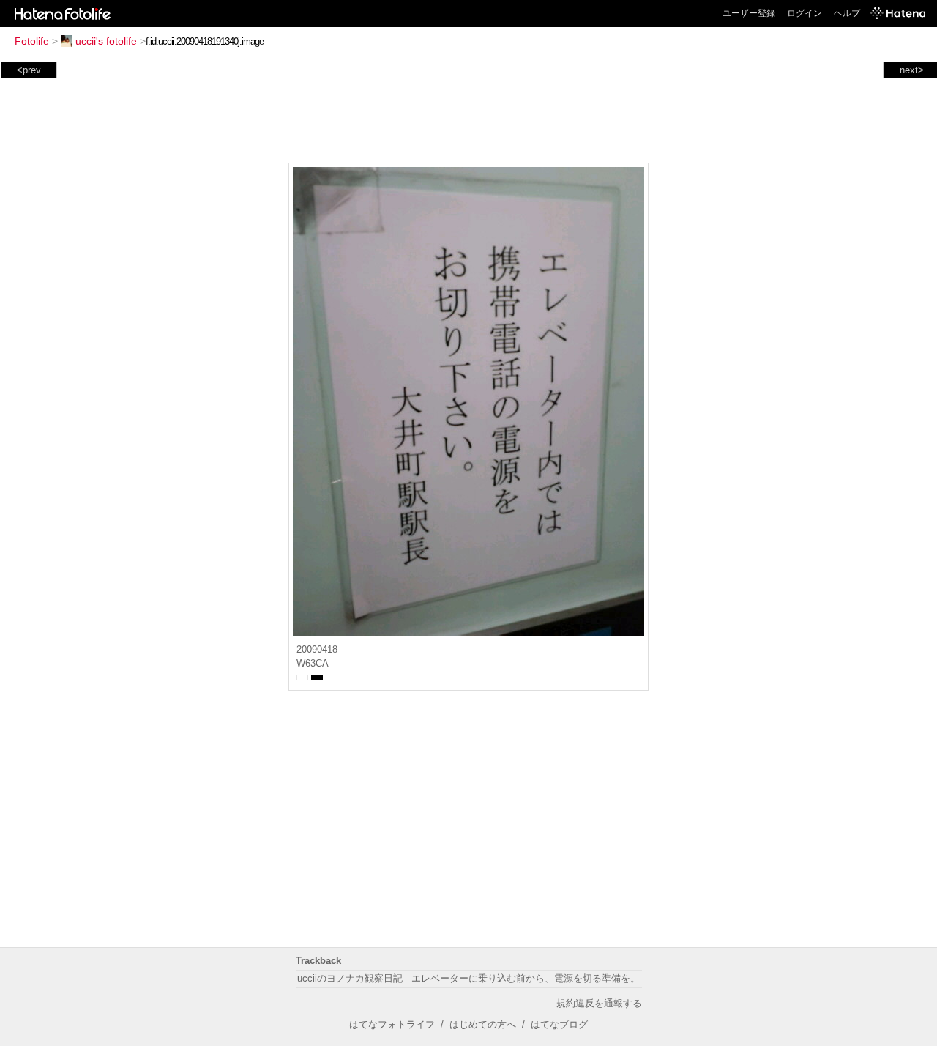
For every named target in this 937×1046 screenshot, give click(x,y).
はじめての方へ (482, 1024)
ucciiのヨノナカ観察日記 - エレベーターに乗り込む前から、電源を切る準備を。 (468, 978)
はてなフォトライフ (392, 1024)
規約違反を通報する (599, 1003)
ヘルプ (847, 13)
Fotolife (32, 41)
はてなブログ (559, 1024)
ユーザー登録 (749, 13)
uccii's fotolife (106, 41)
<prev (29, 69)
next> (912, 69)
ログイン (804, 13)
